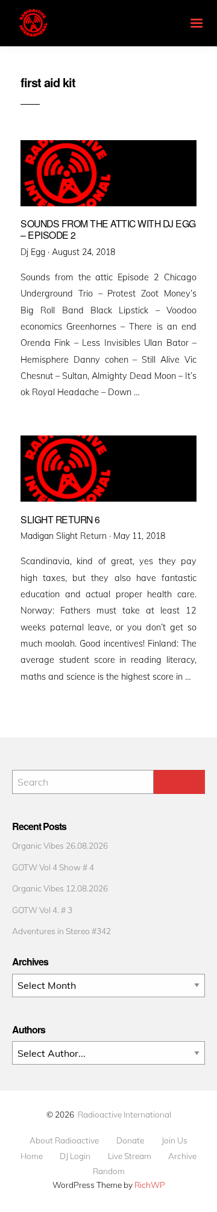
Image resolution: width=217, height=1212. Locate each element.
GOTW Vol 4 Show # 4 (53, 867)
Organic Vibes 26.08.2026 (60, 845)
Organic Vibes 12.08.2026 (60, 888)
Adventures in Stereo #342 (61, 931)
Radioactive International (124, 1114)
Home (31, 1156)
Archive (182, 1156)
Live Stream (129, 1156)
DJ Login (75, 1156)
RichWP (149, 1185)
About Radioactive (64, 1140)
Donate (130, 1140)
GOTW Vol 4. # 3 (42, 910)
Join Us (174, 1140)
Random (109, 1171)
